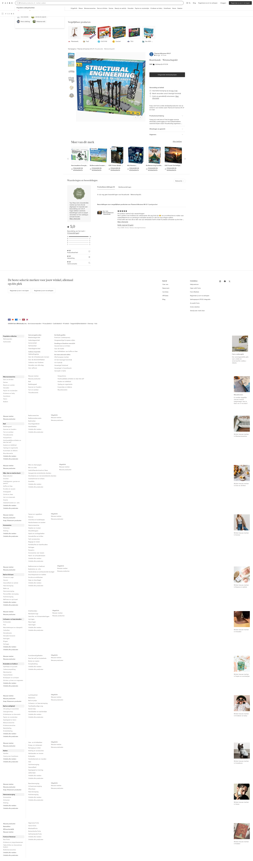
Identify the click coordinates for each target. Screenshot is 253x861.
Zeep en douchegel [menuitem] (34, 580)
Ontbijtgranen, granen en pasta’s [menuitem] (11, 482)
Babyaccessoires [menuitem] (8, 722)
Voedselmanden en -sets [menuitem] (11, 502)
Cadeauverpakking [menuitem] (9, 669)
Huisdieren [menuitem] (6, 396)
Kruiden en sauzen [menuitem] (9, 489)
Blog (194, 3)
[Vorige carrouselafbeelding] (68, 158)
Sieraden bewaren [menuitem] (9, 636)
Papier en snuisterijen (142, 8)
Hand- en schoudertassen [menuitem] (36, 555)
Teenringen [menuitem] (32, 624)
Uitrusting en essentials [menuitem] (11, 709)
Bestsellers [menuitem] (6, 826)
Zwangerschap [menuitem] (8, 711)
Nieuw (81, 8)
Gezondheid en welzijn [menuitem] (10, 583)
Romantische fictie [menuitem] (34, 831)
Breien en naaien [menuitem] (33, 661)
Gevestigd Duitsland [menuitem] (61, 365)
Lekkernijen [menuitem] (32, 773)
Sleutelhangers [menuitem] (33, 531)
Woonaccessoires (90, 8)
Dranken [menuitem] (6, 478)
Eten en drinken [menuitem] (8, 379)
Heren (174, 8)
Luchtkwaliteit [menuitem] (33, 695)
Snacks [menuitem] (5, 500)
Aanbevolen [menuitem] (7, 342)
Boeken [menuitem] (5, 401)
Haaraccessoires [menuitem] (33, 525)
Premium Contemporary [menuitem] (62, 337)
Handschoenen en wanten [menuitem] (36, 522)
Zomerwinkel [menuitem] (32, 343)
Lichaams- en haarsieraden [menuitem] (12, 619)
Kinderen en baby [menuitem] (9, 393)
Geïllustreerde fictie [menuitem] (35, 834)
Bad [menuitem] (29, 381)
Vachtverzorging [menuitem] (33, 764)
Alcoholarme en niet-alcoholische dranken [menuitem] (42, 476)
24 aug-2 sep (173, 90)
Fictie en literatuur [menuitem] (9, 837)
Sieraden (131, 8)
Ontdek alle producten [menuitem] (10, 459)
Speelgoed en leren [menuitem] (9, 720)
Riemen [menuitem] (30, 517)
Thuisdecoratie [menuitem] (33, 392)
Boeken (179, 8)
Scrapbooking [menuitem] (33, 664)
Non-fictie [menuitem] (6, 839)
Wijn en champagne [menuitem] (34, 465)
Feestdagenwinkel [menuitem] (34, 348)
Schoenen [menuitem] (6, 528)
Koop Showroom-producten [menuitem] (12, 520)
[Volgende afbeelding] (140, 117)
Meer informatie (75, 218)
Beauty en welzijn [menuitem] (9, 385)
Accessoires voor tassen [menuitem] (36, 553)
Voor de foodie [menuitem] (59, 348)
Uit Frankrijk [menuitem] (58, 362)
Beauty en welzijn (120, 8)
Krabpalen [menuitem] (31, 756)
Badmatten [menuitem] (32, 421)
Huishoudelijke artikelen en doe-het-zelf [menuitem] (71, 379)
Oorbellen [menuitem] (6, 630)
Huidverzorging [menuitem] (8, 596)
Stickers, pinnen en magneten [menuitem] (13, 680)
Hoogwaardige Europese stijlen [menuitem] (64, 340)
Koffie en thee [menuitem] (7, 486)
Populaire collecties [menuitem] (10, 336)
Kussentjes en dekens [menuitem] (65, 387)
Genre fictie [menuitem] (32, 825)
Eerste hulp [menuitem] (32, 709)
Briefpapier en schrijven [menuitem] (11, 677)
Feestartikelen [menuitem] (8, 675)
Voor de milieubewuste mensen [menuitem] (38, 357)
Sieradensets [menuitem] (7, 633)
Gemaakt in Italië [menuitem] (60, 371)
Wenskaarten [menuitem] (7, 672)
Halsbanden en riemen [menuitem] (35, 753)
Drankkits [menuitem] (31, 481)
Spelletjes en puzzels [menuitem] (10, 666)
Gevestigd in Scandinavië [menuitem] (62, 368)
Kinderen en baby (156, 8)
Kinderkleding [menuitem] (7, 731)
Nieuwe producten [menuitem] (34, 379)
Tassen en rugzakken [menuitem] (35, 514)
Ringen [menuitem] (5, 641)
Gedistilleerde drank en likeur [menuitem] (38, 470)
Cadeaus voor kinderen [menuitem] (35, 362)
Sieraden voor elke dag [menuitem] (36, 365)
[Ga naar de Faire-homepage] (7, 3)
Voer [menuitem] (29, 761)
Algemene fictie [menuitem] (33, 823)
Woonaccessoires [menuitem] (9, 377)
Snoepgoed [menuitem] (7, 491)
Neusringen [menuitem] (32, 622)
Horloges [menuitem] (31, 547)
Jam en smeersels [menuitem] (9, 497)
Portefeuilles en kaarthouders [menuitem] (38, 544)
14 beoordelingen (73, 233)
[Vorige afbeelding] (136, 117)
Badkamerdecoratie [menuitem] (34, 418)
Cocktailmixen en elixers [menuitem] (36, 478)
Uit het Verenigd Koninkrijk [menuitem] (63, 360)
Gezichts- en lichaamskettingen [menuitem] (38, 616)
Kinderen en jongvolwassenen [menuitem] (13, 842)
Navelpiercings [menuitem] (33, 613)
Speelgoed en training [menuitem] (35, 770)
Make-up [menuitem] (6, 588)
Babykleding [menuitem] (7, 728)
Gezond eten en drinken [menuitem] (62, 346)
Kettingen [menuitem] (6, 638)
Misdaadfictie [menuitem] (32, 828)
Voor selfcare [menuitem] (32, 368)
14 (158, 55)
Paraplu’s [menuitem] (31, 550)
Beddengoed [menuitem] (32, 384)
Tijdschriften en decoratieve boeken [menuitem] (12, 846)
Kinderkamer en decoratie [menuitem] (11, 714)
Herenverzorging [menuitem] (8, 591)
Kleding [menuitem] (5, 531)
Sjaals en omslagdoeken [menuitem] (36, 533)
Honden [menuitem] (5, 753)
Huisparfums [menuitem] (62, 376)
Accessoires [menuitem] (7, 525)
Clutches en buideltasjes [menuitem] (36, 519)
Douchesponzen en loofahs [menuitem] (37, 574)
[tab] (106, 187)
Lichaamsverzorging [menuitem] (35, 786)
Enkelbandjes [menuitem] (32, 611)
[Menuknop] (2, 14)
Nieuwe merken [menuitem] (33, 376)
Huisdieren (167, 8)
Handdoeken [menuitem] (32, 426)
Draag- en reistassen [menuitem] (35, 745)
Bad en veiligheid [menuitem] (9, 706)
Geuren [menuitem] (5, 580)
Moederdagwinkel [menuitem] (34, 337)
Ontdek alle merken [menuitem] (9, 456)
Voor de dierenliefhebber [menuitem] (36, 359)
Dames (111, 8)
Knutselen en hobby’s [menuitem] (10, 664)
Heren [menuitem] (5, 399)
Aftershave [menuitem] (31, 789)
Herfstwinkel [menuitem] (32, 346)
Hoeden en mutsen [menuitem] (34, 528)
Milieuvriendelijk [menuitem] (8, 829)
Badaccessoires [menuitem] (33, 415)
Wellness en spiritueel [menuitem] (10, 599)
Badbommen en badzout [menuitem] (36, 566)
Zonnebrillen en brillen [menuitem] (35, 536)
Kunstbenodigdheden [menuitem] (35, 655)
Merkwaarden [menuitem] (7, 339)
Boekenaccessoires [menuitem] (9, 850)
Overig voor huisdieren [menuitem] (10, 756)
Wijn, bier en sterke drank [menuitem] (12, 473)
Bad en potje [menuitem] (32, 700)
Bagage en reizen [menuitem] (34, 542)
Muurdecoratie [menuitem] (62, 390)
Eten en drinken (102, 8)
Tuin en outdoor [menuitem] (33, 390)
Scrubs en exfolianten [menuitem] (35, 577)
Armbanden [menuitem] (7, 622)
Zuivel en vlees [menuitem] (8, 494)
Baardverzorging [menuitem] (33, 783)
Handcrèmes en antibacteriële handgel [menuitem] (41, 572)
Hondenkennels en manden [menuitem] (37, 759)
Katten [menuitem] (5, 750)
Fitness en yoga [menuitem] (8, 577)
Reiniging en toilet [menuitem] (34, 748)
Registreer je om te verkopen (207, 3)
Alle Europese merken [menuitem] (61, 357)
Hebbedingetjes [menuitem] (33, 354)
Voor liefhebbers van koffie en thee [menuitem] (65, 351)
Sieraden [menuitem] (6, 388)
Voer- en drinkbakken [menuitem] (35, 742)
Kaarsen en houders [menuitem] (34, 387)
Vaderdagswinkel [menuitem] (34, 340)
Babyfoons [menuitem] (31, 698)
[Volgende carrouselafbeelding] (185, 158)
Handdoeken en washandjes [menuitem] (37, 711)
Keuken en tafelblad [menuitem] (64, 381)
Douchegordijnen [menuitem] (34, 424)
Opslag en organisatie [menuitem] (65, 384)
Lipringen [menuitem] (31, 619)
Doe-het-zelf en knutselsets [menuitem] (37, 658)
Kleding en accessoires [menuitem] (36, 750)
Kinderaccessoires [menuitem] (9, 725)
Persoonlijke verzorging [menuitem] (10, 594)
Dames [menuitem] (5, 382)
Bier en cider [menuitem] (32, 467)
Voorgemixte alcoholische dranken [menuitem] (39, 473)
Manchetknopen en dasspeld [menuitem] (12, 627)
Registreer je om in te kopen (240, 3)
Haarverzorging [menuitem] (8, 585)
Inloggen (223, 3)
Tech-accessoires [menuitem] (34, 539)
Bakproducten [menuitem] (7, 476)
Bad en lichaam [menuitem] (8, 574)
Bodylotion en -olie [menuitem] (34, 569)
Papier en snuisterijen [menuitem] (10, 390)
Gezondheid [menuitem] (32, 767)
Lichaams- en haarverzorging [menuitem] (38, 703)
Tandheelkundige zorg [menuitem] (35, 706)
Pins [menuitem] (4, 624)
